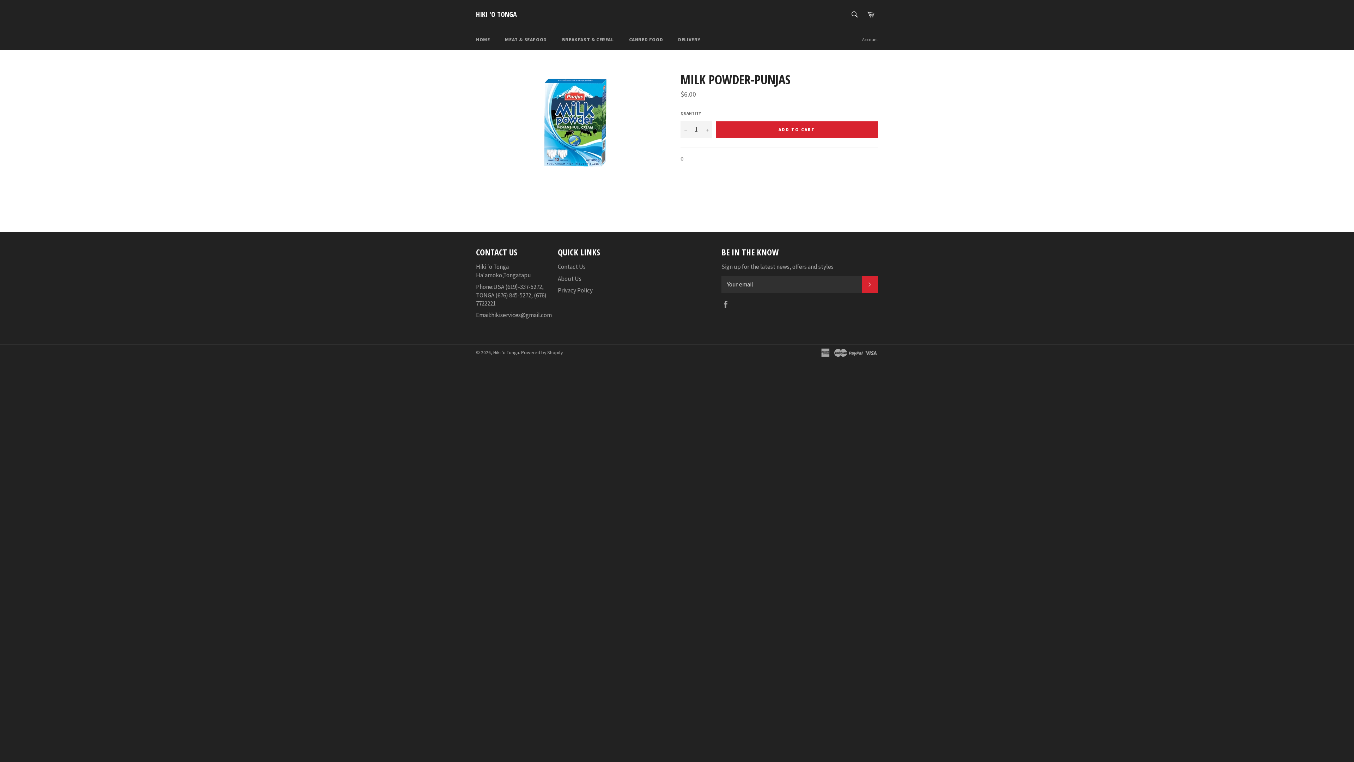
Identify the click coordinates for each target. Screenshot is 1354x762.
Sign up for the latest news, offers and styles (777, 267)
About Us (569, 279)
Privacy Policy (575, 290)
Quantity (691, 113)
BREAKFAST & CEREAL (588, 39)
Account (870, 40)
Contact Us (572, 267)
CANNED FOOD (646, 39)
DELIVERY (689, 39)
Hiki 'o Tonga (496, 14)
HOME (483, 39)
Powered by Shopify (542, 353)
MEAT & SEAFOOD (526, 39)
